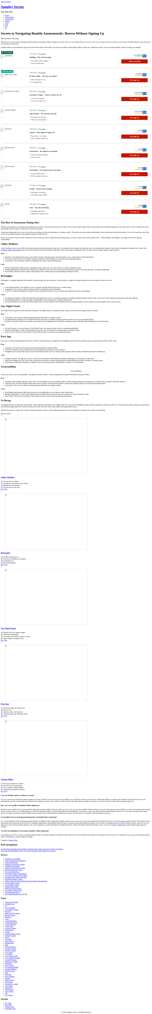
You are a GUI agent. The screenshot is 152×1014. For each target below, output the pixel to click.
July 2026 (8, 1003)
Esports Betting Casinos (12, 934)
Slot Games (8, 982)
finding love (122, 825)
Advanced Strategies (11, 902)
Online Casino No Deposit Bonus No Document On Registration (26, 881)
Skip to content (6, 2)
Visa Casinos (9, 991)
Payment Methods (11, 969)
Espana (7, 932)
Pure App (5, 704)
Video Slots (8, 988)
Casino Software (10, 924)
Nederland (8, 963)
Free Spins (8, 939)
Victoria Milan (7, 779)
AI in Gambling (10, 908)
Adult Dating (9, 19)
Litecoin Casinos (10, 950)
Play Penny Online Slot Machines (16, 874)
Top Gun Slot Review (12, 872)
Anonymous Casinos (11, 910)
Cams (7, 23)
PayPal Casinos (10, 971)
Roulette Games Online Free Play (16, 877)
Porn (6, 25)
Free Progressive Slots (12, 892)
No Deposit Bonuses (11, 967)
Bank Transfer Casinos (12, 913)
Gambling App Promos (12, 866)
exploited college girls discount (11, 250)
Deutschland (9, 930)
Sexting (7, 21)
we (69, 823)
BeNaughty (5, 553)
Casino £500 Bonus (11, 862)
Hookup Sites (9, 17)
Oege (17, 38)
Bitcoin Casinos (10, 915)
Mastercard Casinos (11, 962)
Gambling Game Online (12, 859)
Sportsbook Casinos (11, 984)
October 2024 (9, 1007)
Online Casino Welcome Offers (15, 868)
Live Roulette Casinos (12, 885)
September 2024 (10, 1009)
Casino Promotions (11, 923)
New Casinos (9, 965)
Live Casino (9, 952)
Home (7, 15)
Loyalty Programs (10, 960)
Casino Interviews (11, 921)
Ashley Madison (7, 477)
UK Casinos (9, 986)
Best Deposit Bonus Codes (13, 870)
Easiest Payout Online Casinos (15, 864)
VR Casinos (9, 995)
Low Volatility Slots (11, 956)
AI (6, 28)
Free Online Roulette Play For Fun (16, 894)
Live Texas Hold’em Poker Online (16, 875)
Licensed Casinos (10, 949)
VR (6, 26)
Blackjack (8, 917)
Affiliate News (9, 904)
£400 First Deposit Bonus (13, 888)
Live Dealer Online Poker (13, 890)
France (7, 937)
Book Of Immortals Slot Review (15, 861)
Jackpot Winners (10, 947)
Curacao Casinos (10, 928)
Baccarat (8, 911)
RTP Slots (8, 975)
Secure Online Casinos (12, 883)
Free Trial (4, 489)
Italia (6, 945)
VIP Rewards (9, 989)
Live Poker (8, 954)
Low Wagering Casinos (12, 958)
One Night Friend (8, 628)
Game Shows (9, 941)
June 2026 (8, 1005)
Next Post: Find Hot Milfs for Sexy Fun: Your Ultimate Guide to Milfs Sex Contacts (28, 851)
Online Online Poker (11, 887)
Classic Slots (9, 926)
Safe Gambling (10, 976)
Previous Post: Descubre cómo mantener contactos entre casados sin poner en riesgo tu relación (32, 849)
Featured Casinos (10, 936)
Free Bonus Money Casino (13, 879)
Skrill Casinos (9, 980)
